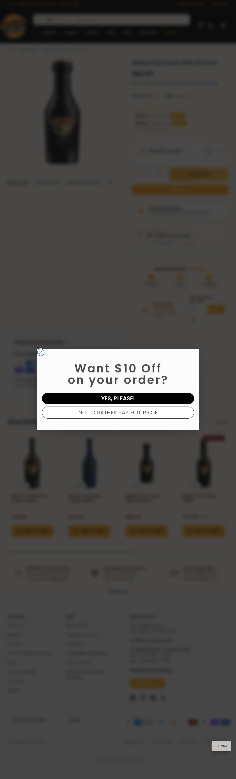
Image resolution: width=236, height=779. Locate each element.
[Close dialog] (40, 352)
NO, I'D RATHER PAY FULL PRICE (118, 412)
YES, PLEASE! (118, 398)
